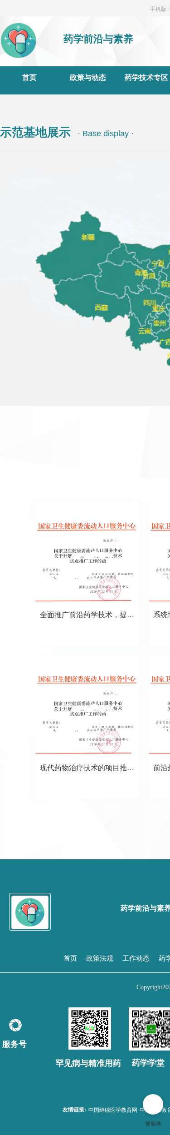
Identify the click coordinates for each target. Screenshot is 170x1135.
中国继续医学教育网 (112, 1109)
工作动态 (136, 958)
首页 (29, 77)
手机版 (158, 8)
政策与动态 (88, 77)
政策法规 (99, 958)
